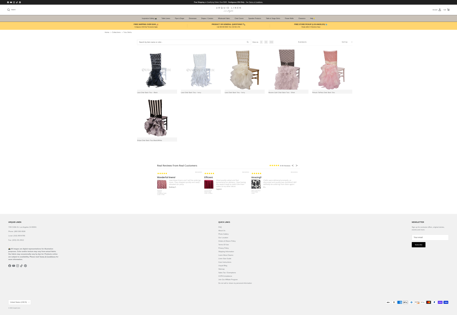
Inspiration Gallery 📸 (149, 18)
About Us (221, 230)
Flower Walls (289, 18)
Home (107, 32)
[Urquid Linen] (228, 10)
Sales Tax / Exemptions (227, 273)
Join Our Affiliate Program (228, 279)
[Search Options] (248, 42)
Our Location (223, 238)
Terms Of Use (223, 245)
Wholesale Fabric (224, 18)
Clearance (301, 18)
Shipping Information (226, 251)
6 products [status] (302, 42)
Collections (116, 32)
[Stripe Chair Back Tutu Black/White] (157, 117)
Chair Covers (239, 18)
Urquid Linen (16, 308)
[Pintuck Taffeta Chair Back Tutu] (332, 70)
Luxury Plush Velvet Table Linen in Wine (208, 192)
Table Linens (165, 18)
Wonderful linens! (166, 177)
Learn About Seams (225, 255)
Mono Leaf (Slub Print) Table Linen (255, 192)
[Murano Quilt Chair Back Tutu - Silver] (288, 70)
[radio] (261, 42)
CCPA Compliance (225, 276)
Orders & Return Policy (227, 241)
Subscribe (418, 245)
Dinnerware (192, 18)
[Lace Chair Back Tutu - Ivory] (201, 70)
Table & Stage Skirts (273, 18)
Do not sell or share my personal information (235, 283)
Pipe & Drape (179, 18)
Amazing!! (256, 177)
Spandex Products (254, 18)
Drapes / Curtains (207, 18)
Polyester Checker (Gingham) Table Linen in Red (161, 192)
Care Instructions (224, 262)
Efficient (208, 177)
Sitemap (221, 269)
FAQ (220, 227)
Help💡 (312, 18)
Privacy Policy (223, 248)
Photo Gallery (223, 234)
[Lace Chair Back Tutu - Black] (157, 70)
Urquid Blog (222, 266)
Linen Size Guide (224, 258)
